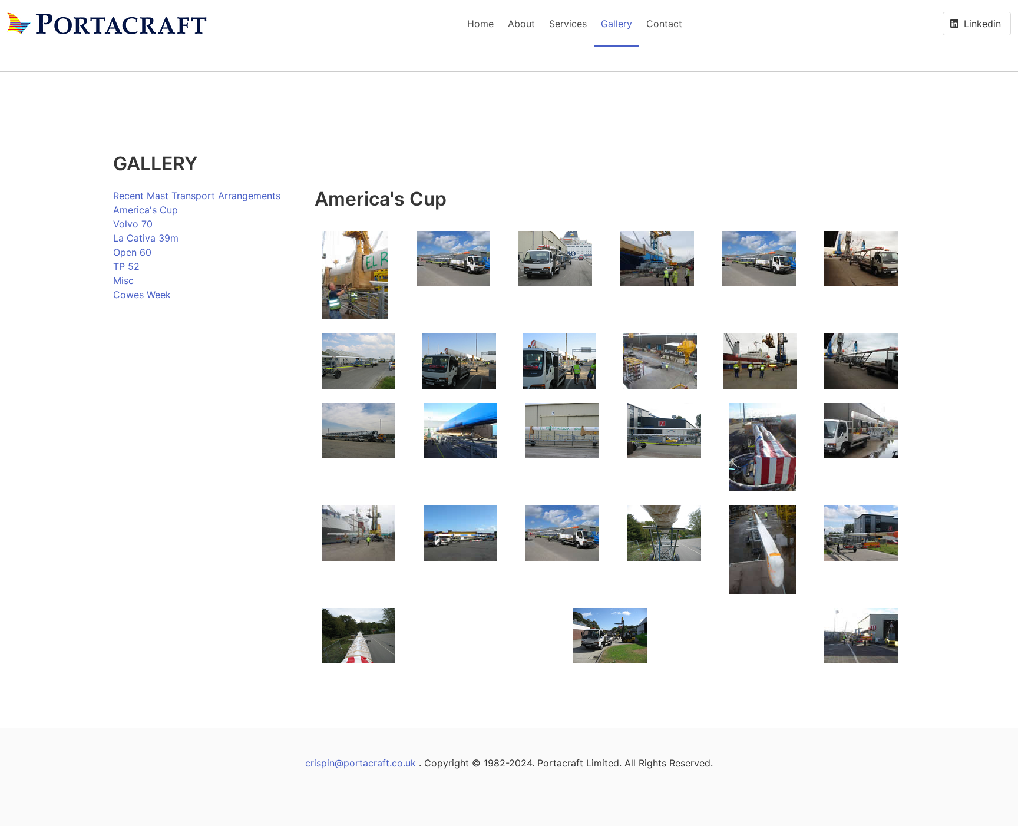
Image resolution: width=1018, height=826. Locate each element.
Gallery (616, 23)
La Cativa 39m (146, 238)
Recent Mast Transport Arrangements (196, 195)
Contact (664, 23)
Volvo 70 (133, 224)
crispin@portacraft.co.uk (360, 763)
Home (480, 23)
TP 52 (126, 266)
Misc (123, 280)
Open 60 (132, 252)
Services (568, 23)
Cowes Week (142, 294)
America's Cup (145, 210)
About (521, 23)
